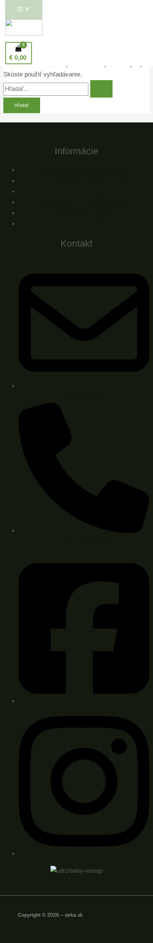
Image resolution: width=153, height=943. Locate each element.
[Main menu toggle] (23, 9)
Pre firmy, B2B (84, 223)
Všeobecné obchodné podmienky (84, 170)
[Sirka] (23, 29)
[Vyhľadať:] (58, 88)
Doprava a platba (84, 191)
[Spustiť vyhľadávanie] (101, 89)
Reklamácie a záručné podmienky (84, 202)
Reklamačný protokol (84, 213)
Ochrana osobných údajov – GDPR (84, 180)
